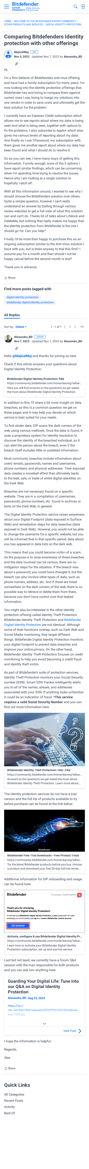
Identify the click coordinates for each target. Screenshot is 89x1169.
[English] (26, 7)
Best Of (9, 1113)
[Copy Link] (16, 63)
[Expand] (44, 1023)
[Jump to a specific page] (81, 327)
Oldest (20, 327)
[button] (8, 54)
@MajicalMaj (22, 356)
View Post (69, 1030)
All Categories (14, 1094)
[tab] (12, 315)
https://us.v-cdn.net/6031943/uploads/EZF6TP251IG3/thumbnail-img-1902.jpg (43, 1010)
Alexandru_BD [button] (73, 56)
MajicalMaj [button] (21, 52)
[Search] (75, 6)
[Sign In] (83, 6)
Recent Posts (13, 1101)
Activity (9, 1107)
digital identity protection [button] (22, 297)
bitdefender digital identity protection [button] (30, 302)
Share (9, 278)
